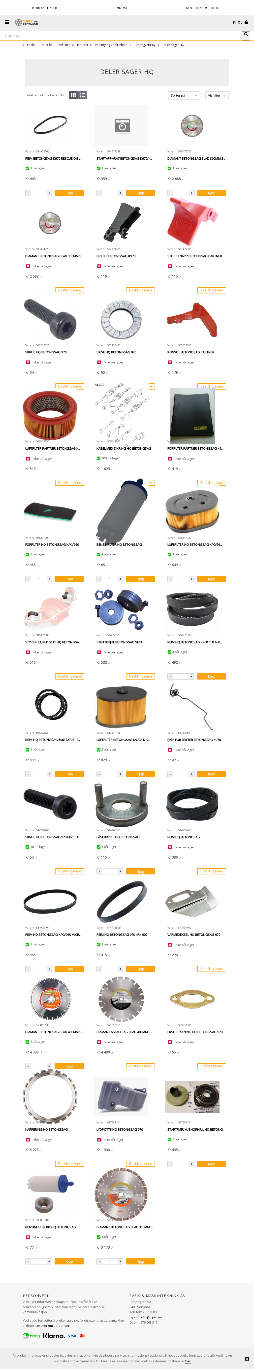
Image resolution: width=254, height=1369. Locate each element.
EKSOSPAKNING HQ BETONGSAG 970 (194, 1032)
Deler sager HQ (173, 45)
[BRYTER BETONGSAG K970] (121, 223)
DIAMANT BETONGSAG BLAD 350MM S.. (54, 256)
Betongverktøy (145, 45)
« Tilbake (29, 45)
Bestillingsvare (69, 290)
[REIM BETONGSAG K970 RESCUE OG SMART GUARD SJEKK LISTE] (50, 126)
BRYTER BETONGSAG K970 (115, 256)
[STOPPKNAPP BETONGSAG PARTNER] (192, 223)
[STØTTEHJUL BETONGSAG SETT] (121, 609)
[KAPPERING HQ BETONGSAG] (50, 1096)
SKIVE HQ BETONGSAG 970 (116, 352)
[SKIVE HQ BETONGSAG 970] (121, 319)
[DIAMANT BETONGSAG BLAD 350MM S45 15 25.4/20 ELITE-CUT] (50, 223)
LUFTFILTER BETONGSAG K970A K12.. (123, 739)
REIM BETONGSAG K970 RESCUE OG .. (53, 158)
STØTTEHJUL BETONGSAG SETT (119, 642)
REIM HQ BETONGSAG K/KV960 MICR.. (53, 934)
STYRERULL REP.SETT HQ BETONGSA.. (52, 642)
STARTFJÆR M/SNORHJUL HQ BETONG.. (195, 1129)
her (187, 1361)
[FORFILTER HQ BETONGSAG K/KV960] (50, 512)
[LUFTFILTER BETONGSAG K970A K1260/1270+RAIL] (121, 707)
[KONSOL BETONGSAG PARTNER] (192, 319)
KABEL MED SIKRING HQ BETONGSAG (123, 448)
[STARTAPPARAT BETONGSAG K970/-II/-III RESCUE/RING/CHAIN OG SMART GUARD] (121, 125)
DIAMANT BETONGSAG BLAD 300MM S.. (196, 158)
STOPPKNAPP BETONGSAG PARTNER (194, 256)
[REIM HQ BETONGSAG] (192, 804)
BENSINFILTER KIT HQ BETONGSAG (50, 1227)
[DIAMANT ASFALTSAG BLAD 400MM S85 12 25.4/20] (121, 999)
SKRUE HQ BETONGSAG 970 (45, 352)
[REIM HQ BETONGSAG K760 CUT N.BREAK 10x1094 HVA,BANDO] (192, 609)
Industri (82, 45)
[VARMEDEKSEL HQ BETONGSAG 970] (192, 902)
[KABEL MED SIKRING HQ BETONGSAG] (121, 415)
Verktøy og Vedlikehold (111, 45)
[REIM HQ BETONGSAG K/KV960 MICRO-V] (50, 901)
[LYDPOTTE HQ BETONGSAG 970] (121, 1097)
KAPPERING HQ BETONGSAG (46, 1129)
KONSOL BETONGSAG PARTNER (190, 352)
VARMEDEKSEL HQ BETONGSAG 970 (193, 934)
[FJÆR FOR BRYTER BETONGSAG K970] (192, 707)
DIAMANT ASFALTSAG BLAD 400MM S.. (124, 1032)
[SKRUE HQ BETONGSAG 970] (50, 319)
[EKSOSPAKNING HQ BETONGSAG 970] (192, 999)
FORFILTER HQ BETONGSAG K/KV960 (52, 544)
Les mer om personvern (53, 1325)
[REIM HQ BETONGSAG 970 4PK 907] (121, 901)
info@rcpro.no (151, 1317)
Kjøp (69, 192)
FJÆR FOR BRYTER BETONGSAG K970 (194, 739)
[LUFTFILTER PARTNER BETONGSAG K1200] (50, 415)
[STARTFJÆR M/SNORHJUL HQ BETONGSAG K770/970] (192, 1097)
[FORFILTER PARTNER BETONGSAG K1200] (192, 416)
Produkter (63, 45)
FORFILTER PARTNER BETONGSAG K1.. (195, 448)
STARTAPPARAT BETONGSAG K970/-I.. (124, 158)
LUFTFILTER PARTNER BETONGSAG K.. (52, 448)
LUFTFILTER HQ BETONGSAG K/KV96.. (194, 544)
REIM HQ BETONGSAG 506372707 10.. (52, 739)
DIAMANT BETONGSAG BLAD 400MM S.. (54, 1032)
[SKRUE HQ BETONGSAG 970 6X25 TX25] (50, 804)
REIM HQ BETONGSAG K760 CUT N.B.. (194, 642)
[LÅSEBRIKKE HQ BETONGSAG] (121, 804)
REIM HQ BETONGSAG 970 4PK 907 (121, 934)
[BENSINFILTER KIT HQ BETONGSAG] (50, 1194)
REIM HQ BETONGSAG (183, 837)
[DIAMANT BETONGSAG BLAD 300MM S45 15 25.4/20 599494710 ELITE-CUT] (192, 126)
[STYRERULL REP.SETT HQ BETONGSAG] (50, 609)
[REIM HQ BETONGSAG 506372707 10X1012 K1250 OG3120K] (50, 707)
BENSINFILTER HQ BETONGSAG (119, 544)
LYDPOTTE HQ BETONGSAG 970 (119, 1129)
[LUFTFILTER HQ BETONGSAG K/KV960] (192, 512)
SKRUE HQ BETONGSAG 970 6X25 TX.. (52, 837)
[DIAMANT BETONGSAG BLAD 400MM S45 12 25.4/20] (50, 999)
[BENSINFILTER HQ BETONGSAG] (121, 512)
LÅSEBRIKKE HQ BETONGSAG (118, 837)
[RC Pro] (26, 23)
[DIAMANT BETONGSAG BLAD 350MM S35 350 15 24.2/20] (121, 1194)
